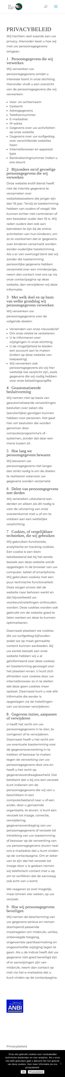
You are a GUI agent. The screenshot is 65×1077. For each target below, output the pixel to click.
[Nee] (60, 1063)
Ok (23, 1072)
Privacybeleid (16, 1046)
